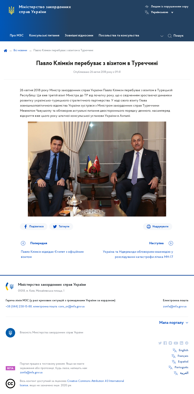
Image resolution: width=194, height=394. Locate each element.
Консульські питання (44, 35)
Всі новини (20, 50)
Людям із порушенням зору (169, 6)
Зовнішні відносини (79, 35)
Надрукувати (160, 226)
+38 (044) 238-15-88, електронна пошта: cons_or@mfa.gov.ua (45, 306)
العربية (184, 373)
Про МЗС (17, 35)
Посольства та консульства (119, 35)
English (183, 350)
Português (181, 367)
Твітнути (64, 226)
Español (183, 361)
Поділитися (36, 226)
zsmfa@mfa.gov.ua (174, 306)
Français (183, 356)
